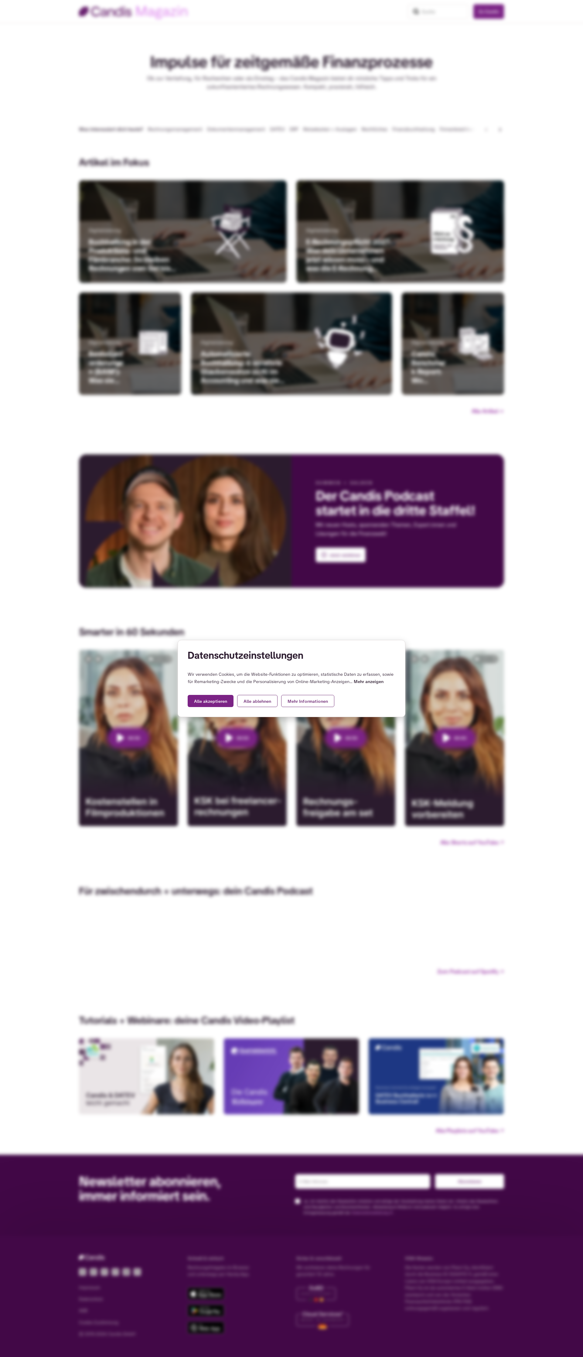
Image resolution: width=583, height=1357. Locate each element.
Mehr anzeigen (369, 681)
